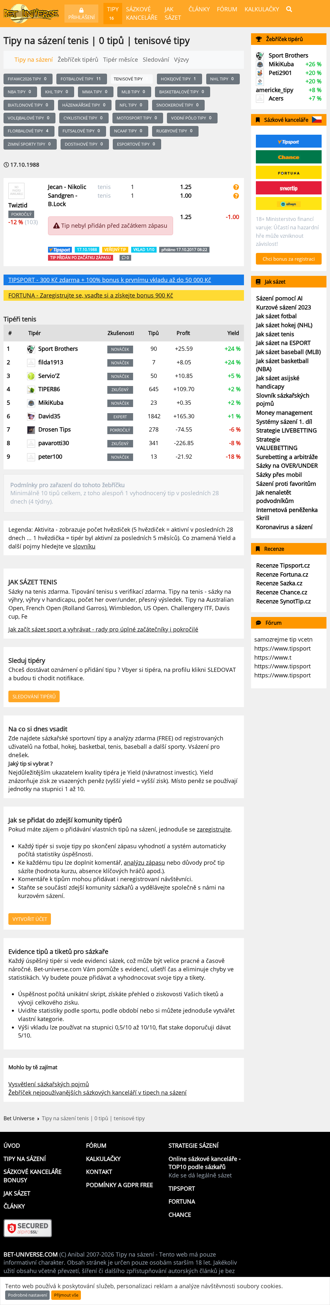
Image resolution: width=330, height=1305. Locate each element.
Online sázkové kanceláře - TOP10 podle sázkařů (205, 1163)
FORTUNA (182, 1201)
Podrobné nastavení (27, 1295)
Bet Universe (19, 1118)
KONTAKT (99, 1171)
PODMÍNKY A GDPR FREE (119, 1185)
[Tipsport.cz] (60, 249)
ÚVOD (12, 1145)
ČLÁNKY (199, 9)
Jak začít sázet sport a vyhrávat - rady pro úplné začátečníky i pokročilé (103, 629)
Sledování (156, 59)
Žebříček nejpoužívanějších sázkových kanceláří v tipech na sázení (97, 1092)
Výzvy (181, 59)
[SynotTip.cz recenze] (289, 188)
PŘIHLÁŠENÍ (81, 17)
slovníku (84, 546)
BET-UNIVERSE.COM (31, 1254)
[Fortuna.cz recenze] (289, 172)
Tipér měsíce (120, 59)
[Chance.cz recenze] (289, 156)
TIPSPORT (182, 1188)
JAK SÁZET (173, 13)
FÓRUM (227, 9)
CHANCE (180, 1214)
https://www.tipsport (282, 648)
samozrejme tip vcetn (283, 639)
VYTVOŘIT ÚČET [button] (30, 919)
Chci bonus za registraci (289, 259)
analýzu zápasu (144, 862)
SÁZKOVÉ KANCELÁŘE (142, 13)
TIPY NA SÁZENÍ (25, 1159)
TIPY (113, 13)
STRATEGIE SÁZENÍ (193, 1145)
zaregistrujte (213, 829)
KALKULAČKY (262, 9)
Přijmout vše (66, 1295)
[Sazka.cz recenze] (289, 203)
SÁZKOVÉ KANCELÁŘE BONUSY (33, 1176)
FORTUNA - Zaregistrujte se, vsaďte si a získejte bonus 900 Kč (90, 295)
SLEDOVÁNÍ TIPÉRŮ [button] (34, 696)
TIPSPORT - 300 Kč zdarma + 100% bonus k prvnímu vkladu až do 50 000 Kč (109, 280)
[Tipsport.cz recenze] (289, 141)
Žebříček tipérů (78, 59)
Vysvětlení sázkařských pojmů (48, 1084)
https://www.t (272, 657)
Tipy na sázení (34, 59)
